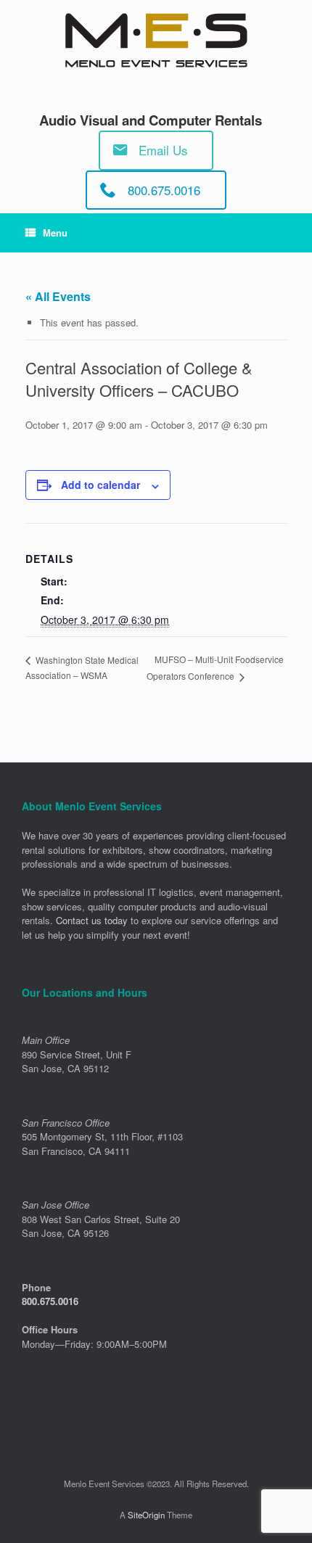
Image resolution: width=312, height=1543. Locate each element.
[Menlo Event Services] (156, 40)
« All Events (58, 296)
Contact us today (92, 920)
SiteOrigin (146, 1515)
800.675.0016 (50, 1301)
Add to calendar (100, 484)
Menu (55, 232)
